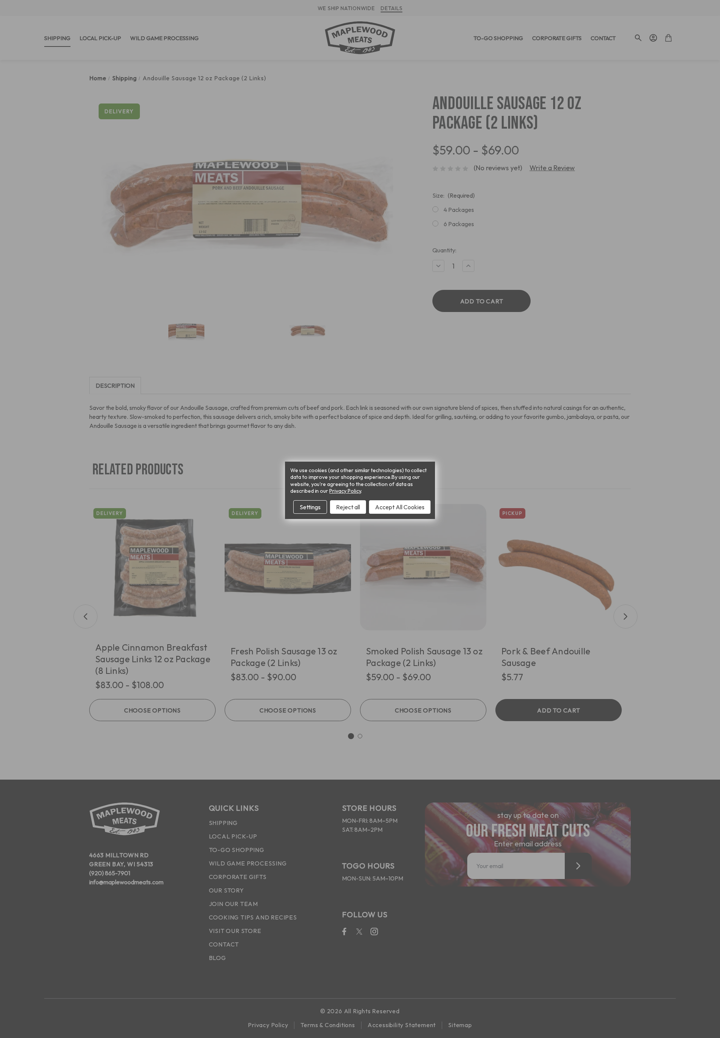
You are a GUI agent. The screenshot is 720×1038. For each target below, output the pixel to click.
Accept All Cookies (399, 507)
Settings (310, 507)
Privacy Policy (345, 491)
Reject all (348, 507)
